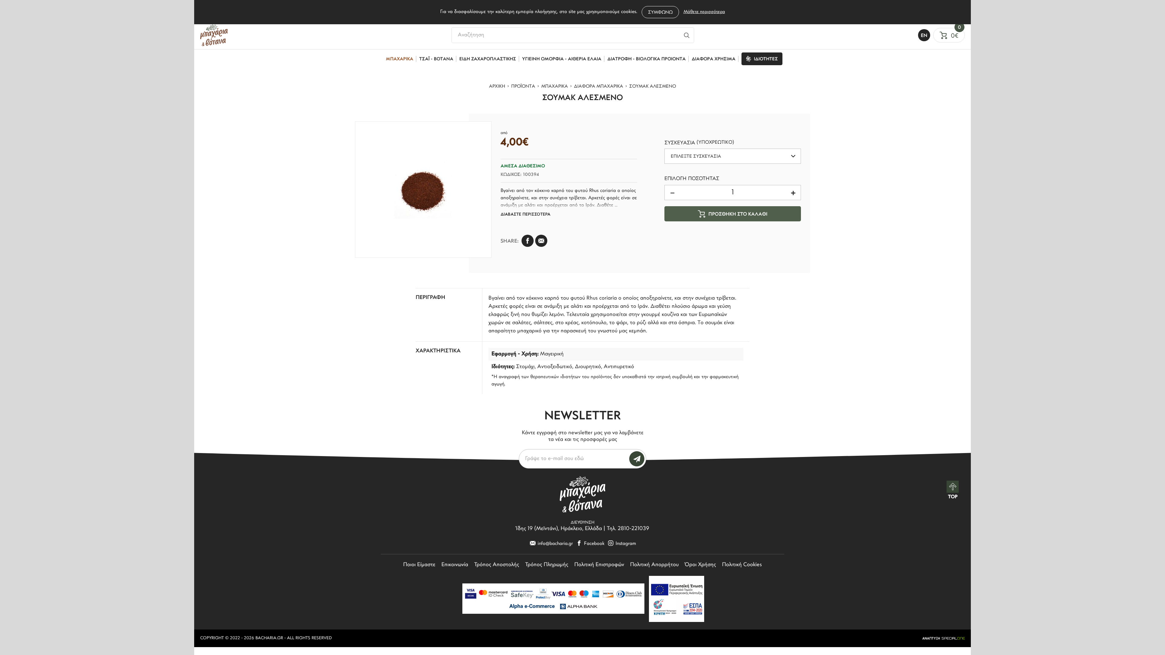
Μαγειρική (552, 354)
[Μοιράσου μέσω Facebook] (528, 241)
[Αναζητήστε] (687, 35)
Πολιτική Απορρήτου (654, 565)
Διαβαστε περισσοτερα (525, 214)
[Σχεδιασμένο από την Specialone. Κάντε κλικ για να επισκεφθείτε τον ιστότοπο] (943, 638)
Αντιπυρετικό (619, 367)
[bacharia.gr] (214, 35)
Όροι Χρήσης (700, 565)
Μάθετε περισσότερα (704, 12)
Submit (636, 458)
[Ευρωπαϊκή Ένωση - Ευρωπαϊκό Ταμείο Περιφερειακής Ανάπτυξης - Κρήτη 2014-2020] (676, 599)
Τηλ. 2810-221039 (628, 529)
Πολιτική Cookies (742, 565)
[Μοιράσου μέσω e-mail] (541, 241)
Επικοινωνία (454, 565)
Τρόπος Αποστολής (496, 565)
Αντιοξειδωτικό (554, 367)
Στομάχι (525, 367)
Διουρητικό (588, 367)
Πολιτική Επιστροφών (599, 565)
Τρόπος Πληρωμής (546, 565)
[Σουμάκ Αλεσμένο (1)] (423, 189)
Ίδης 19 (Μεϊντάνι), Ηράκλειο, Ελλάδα (559, 529)
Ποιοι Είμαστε (419, 565)
